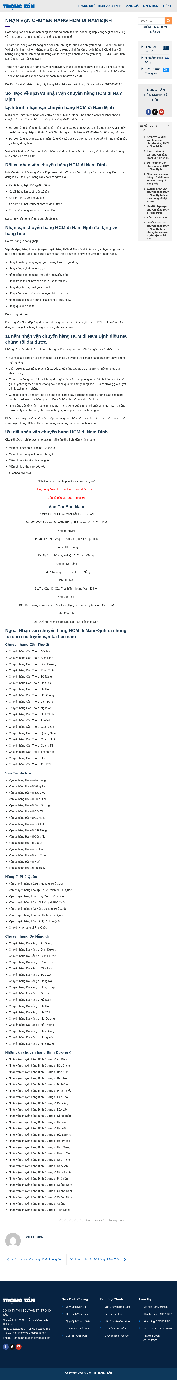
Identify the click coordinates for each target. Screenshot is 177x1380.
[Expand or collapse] (168, 126)
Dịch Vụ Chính (109, 5)
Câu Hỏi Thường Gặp (76, 1336)
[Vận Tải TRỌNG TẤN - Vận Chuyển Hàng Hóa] (19, 6)
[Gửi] (168, 20)
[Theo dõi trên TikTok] (155, 112)
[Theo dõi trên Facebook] (148, 112)
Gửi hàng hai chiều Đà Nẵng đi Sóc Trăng (96, 1259)
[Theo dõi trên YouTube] (161, 112)
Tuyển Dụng (150, 5)
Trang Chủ (86, 5)
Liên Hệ (168, 5)
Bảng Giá (132, 5)
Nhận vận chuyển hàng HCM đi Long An (36, 1259)
